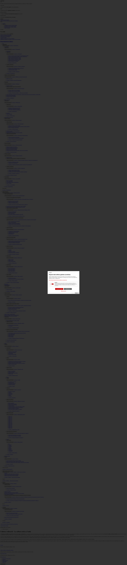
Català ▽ (50, 272)
